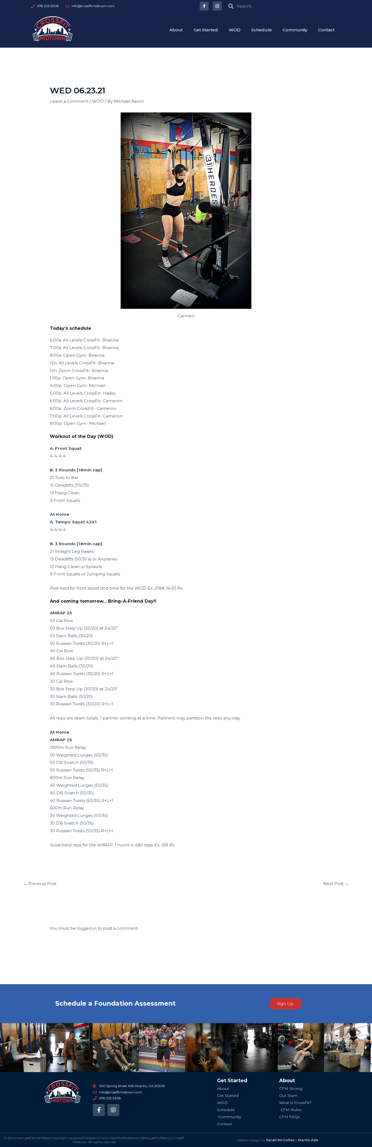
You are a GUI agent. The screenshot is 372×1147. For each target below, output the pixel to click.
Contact (326, 29)
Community (295, 29)
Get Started (206, 29)
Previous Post (39, 883)
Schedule (261, 29)
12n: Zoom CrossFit (69, 370)
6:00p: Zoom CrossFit (71, 408)
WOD (234, 29)
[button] (6, 1047)
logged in (86, 928)
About (176, 29)
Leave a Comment (69, 101)
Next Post (336, 883)
